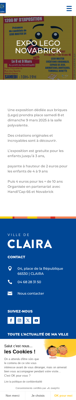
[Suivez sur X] (27, 320)
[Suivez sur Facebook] (11, 320)
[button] (68, 8)
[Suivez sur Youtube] (36, 320)
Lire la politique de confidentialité (23, 381)
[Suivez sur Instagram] (19, 320)
